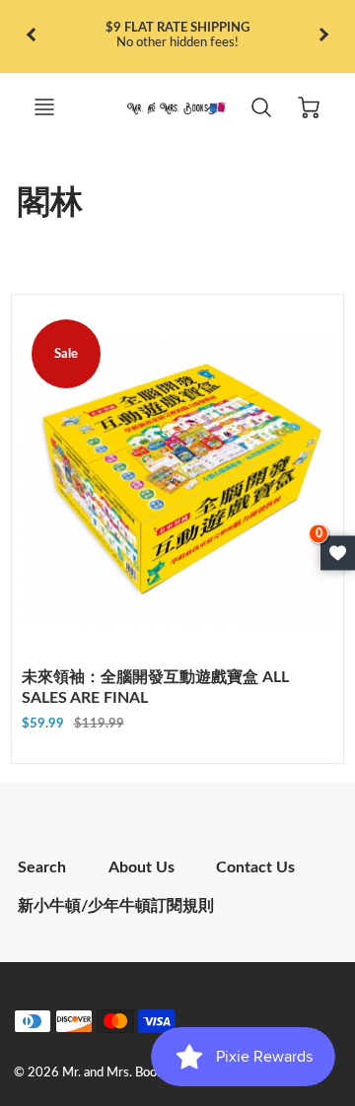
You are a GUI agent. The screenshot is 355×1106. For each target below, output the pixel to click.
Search (42, 867)
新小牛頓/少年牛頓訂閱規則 (116, 906)
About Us (141, 867)
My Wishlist (337, 553)
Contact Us (255, 867)
